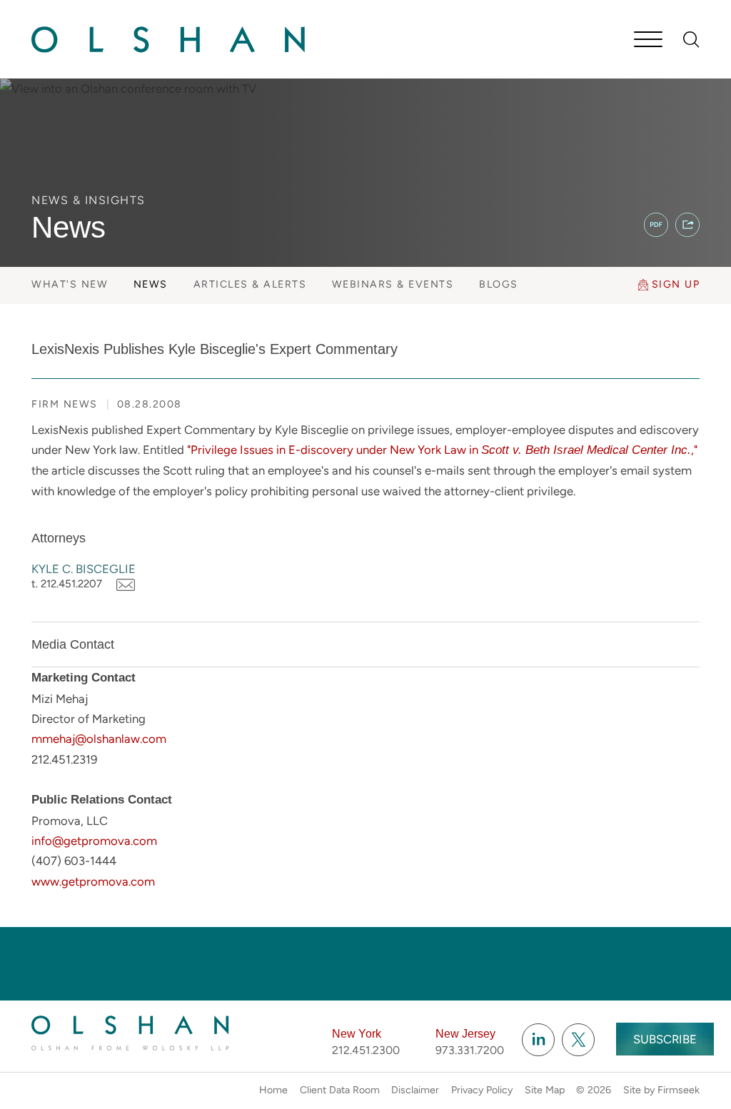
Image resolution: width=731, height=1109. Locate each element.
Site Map (545, 1090)
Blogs (498, 284)
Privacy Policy (482, 1090)
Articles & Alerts (250, 284)
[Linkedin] (538, 1039)
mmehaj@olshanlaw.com (98, 738)
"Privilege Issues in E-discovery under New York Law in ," (442, 449)
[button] (687, 225)
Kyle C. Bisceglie (83, 569)
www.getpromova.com (93, 881)
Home (273, 1090)
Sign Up (676, 284)
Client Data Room (340, 1090)
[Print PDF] (656, 225)
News (150, 284)
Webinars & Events (393, 284)
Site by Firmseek (661, 1090)
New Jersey (465, 1034)
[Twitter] (578, 1039)
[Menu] (648, 40)
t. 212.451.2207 (66, 583)
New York (356, 1034)
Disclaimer (415, 1090)
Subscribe (665, 1039)
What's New (69, 284)
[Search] (691, 39)
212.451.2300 (366, 1050)
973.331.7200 (469, 1050)
